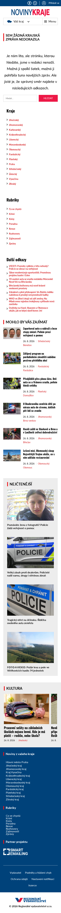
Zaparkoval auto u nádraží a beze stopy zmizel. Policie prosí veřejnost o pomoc (40, 331)
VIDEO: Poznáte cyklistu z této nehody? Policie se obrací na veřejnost (28, 267)
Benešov (27, 345)
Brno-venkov (29, 421)
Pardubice (28, 370)
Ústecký (13, 174)
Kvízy (11, 219)
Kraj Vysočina (13, 772)
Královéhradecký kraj (18, 775)
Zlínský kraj (12, 799)
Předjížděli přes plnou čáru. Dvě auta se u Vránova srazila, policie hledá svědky (40, 382)
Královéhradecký (17, 134)
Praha (12, 164)
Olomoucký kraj (15, 785)
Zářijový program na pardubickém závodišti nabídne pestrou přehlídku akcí (39, 357)
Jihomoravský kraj (16, 768)
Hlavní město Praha (17, 762)
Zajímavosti (15, 238)
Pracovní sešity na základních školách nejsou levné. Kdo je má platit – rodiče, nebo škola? (24, 731)
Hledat (48, 98)
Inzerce (32, 885)
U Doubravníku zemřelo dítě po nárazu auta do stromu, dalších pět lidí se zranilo (39, 407)
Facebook (29, 3)
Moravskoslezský (17, 144)
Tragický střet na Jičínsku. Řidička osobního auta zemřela (26, 621)
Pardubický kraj (15, 789)
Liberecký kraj (14, 779)
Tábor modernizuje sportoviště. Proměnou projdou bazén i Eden (30, 274)
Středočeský (15, 169)
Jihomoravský (16, 125)
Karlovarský (15, 129)
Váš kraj (19, 21)
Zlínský (12, 183)
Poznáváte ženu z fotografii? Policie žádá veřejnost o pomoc (27, 526)
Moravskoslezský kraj (18, 782)
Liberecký (14, 139)
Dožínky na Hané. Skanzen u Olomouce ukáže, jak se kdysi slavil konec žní (28, 309)
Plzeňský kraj (13, 792)
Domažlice (28, 395)
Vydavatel (15, 872)
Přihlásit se (54, 3)
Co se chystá (15, 209)
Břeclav (26, 442)
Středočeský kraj (15, 795)
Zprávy (12, 243)
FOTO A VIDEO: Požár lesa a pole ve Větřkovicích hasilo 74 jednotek (28, 669)
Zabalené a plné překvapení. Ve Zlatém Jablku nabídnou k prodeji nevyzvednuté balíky (31, 293)
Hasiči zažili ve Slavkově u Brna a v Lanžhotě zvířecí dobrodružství (40, 430)
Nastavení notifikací (43, 878)
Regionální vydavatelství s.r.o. (35, 906)
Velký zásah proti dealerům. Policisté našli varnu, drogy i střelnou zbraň (28, 574)
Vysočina (13, 179)
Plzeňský (13, 159)
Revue (12, 228)
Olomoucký (14, 149)
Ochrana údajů (19, 878)
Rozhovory (14, 233)
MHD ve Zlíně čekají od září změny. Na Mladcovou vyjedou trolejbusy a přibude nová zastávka (31, 301)
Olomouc (27, 467)
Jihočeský (14, 120)
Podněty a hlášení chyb (38, 872)
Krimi (12, 214)
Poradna (13, 223)
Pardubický (14, 154)
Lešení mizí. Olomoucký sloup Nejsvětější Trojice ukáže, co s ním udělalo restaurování (39, 454)
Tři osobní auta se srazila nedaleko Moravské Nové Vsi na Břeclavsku (31, 280)
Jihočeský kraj (14, 765)
